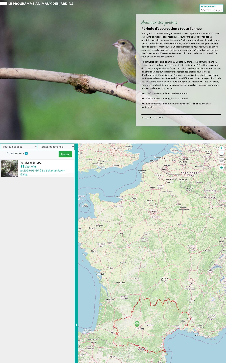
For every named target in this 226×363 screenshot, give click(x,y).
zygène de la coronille (178, 98)
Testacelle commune (177, 93)
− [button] (222, 153)
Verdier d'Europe (30, 162)
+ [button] (222, 148)
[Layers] (221, 160)
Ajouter (65, 154)
